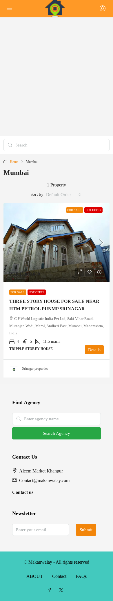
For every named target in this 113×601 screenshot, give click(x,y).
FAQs (81, 576)
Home (14, 162)
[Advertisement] (56, 76)
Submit (86, 529)
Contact (59, 576)
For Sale (74, 210)
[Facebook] (50, 590)
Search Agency (56, 433)
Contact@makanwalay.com (44, 480)
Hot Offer (93, 210)
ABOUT (34, 576)
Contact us (22, 492)
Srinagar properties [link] (35, 369)
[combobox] (63, 194)
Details (94, 349)
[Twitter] (62, 590)
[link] (56, 243)
